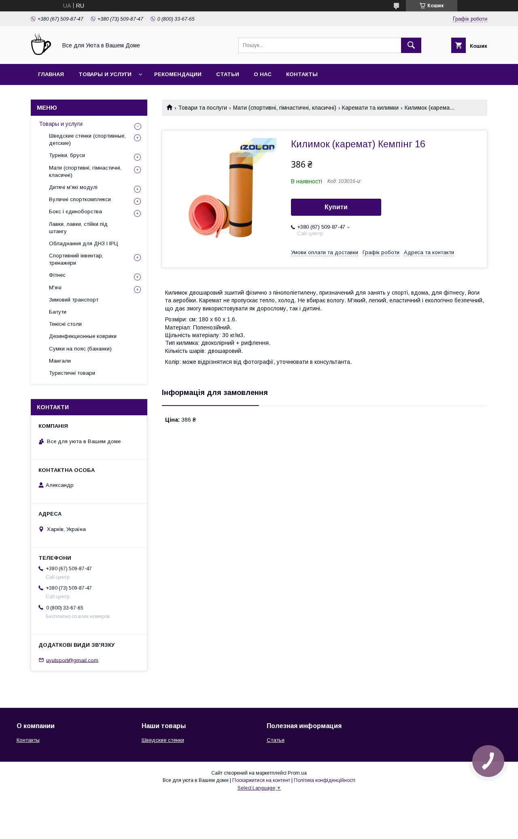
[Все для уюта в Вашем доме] (42, 53)
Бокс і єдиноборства (75, 211)
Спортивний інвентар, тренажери (76, 259)
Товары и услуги (105, 74)
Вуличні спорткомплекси (80, 199)
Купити (336, 207)
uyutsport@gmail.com (72, 660)
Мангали (60, 361)
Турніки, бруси (67, 155)
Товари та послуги (202, 107)
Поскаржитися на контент (261, 780)
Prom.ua (297, 773)
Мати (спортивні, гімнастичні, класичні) (284, 107)
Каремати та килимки (370, 107)
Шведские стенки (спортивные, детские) (87, 139)
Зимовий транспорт (73, 300)
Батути (57, 312)
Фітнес (57, 275)
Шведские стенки (163, 740)
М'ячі (55, 288)
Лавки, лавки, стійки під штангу (78, 227)
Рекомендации (178, 74)
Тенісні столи (65, 324)
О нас (263, 74)
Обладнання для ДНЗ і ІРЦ (83, 243)
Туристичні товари (72, 373)
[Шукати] (411, 45)
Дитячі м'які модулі (73, 187)
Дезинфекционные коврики (83, 336)
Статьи (227, 74)
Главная (51, 74)
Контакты (302, 74)
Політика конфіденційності (324, 780)
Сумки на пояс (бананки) (80, 349)
